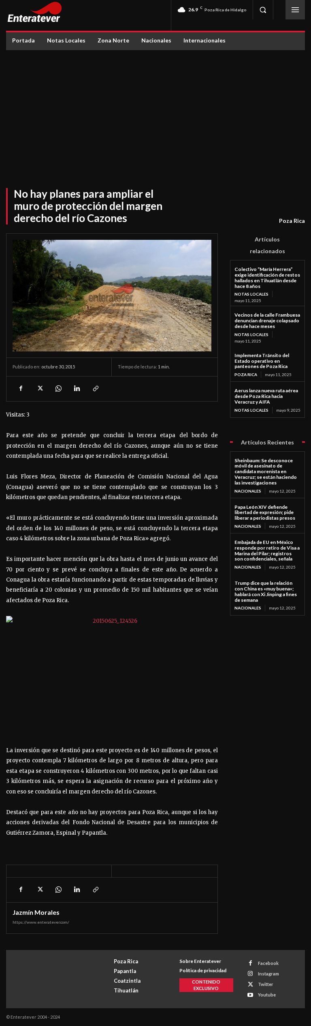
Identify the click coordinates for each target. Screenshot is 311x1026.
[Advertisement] (155, 110)
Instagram (268, 973)
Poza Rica (292, 220)
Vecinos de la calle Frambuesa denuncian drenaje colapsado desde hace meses (267, 320)
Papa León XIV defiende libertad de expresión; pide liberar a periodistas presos (264, 512)
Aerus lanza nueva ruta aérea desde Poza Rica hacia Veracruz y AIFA (266, 396)
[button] (263, 9)
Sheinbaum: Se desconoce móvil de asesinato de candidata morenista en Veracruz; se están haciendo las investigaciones (265, 471)
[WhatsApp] (58, 389)
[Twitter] (39, 389)
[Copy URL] (95, 389)
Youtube (267, 994)
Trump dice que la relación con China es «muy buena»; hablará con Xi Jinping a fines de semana (265, 591)
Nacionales (247, 491)
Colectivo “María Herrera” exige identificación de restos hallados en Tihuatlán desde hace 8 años (267, 277)
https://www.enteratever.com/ (41, 922)
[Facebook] (21, 389)
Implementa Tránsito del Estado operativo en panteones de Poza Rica (261, 361)
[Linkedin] (76, 389)
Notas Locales (251, 294)
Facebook (268, 963)
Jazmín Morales (36, 912)
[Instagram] (250, 974)
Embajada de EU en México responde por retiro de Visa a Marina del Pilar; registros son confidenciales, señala (267, 550)
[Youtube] (250, 995)
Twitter (265, 984)
